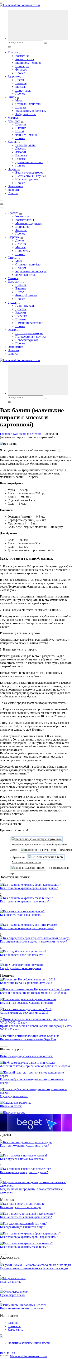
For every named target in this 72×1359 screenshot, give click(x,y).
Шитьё (19, 131)
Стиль (12, 97)
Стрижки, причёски (28, 103)
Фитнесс (21, 69)
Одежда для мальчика (14, 1096)
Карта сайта (15, 1329)
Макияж (13, 117)
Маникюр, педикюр (28, 62)
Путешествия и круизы (30, 176)
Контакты (14, 1326)
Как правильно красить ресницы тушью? (27, 928)
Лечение (20, 83)
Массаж (20, 86)
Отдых (12, 169)
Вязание (20, 127)
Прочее (20, 73)
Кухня (12, 141)
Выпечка (21, 155)
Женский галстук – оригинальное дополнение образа (35, 1066)
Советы (13, 193)
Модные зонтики (11, 1281)
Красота (13, 52)
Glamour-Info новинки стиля (28, 1356)
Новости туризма (26, 179)
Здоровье (14, 76)
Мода (18, 100)
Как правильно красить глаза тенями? (25, 901)
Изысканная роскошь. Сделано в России (26, 1002)
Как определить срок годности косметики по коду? (33, 941)
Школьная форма (11, 1106)
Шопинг (20, 124)
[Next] (5, 1046)
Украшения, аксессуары (30, 110)
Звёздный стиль (25, 114)
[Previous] (1, 1046)
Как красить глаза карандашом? (20, 914)
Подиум (20, 107)
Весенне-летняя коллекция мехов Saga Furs (28, 1039)
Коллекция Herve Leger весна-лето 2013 (26, 982)
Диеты (19, 79)
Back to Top (7, 1352)
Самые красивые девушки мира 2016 (24, 1012)
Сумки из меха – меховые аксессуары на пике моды (34, 1268)
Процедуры (23, 90)
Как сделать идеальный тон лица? (22, 1227)
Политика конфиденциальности (29, 1343)
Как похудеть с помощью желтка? (22, 1158)
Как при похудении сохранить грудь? (24, 1145)
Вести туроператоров (29, 172)
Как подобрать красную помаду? (21, 954)
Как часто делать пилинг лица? (20, 1207)
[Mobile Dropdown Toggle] (20, 53)
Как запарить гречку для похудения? (24, 1172)
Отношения (15, 186)
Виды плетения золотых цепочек (21, 1308)
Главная (13, 1322)
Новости (13, 189)
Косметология (24, 59)
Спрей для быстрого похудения (20, 968)
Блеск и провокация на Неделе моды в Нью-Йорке (33, 992)
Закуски (20, 152)
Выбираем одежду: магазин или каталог (26, 1056)
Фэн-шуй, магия (26, 134)
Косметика (22, 55)
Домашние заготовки (29, 162)
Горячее (20, 158)
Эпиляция (22, 66)
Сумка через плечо (12, 1295)
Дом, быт (14, 121)
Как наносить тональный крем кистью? (26, 1217)
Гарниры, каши (25, 145)
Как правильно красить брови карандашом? (29, 888)
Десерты (20, 148)
